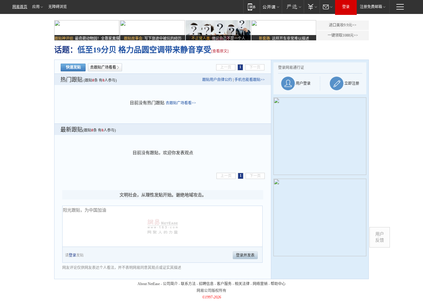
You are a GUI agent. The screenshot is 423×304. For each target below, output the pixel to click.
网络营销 (260, 284)
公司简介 (170, 284)
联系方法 (188, 284)
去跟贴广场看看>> (181, 103)
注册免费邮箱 (371, 7)
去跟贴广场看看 (103, 67)
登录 (346, 7)
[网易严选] (293, 6)
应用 (36, 7)
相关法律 (242, 284)
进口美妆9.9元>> (342, 25)
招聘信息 (206, 284)
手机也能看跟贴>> (249, 80)
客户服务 (224, 284)
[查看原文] (220, 51)
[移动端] (251, 6)
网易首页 (19, 7)
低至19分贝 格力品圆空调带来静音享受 (144, 50)
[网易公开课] (271, 6)
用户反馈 (379, 237)
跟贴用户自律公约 (217, 80)
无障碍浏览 (57, 7)
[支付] (312, 6)
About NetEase (148, 284)
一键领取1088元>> (343, 35)
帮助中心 (278, 284)
